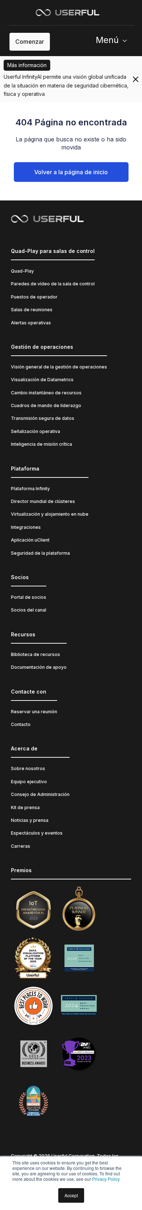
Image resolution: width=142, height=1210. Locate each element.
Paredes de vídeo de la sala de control (53, 283)
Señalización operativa (35, 431)
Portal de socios (28, 597)
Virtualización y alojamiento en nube (49, 514)
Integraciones (26, 527)
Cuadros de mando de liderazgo (46, 405)
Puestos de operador (34, 297)
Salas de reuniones (31, 309)
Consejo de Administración (40, 794)
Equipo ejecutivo (29, 781)
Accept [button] (71, 1195)
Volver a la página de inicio (71, 172)
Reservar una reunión (34, 711)
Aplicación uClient (30, 540)
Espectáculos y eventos (37, 833)
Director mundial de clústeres (43, 501)
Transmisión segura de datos (42, 418)
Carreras (20, 846)
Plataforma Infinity (30, 488)
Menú (107, 40)
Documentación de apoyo (39, 667)
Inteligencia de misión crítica (41, 444)
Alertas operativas (31, 322)
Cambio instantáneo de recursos (46, 392)
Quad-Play (22, 271)
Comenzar (29, 41)
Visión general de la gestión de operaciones (59, 367)
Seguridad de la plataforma (40, 553)
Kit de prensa (25, 807)
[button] (114, 42)
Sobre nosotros (28, 768)
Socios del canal (28, 610)
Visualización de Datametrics (42, 379)
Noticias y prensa (29, 820)
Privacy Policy (106, 1179)
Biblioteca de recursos (35, 654)
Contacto (21, 724)
